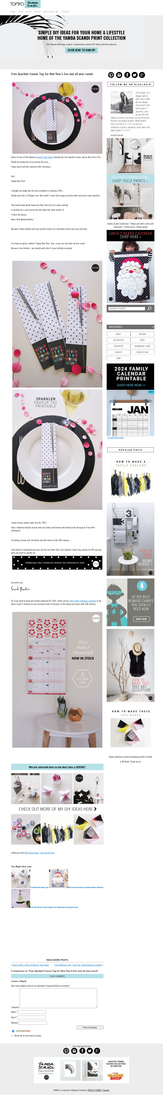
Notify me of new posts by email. (28, 1035)
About (37, 11)
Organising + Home (142, 346)
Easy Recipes (118, 340)
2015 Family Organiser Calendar (82, 600)
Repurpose (118, 346)
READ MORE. (126, 130)
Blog (29, 11)
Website (14, 1022)
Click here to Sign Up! (81, 50)
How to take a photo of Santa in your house (31, 964)
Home (13, 11)
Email (14, 1017)
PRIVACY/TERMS (94, 1090)
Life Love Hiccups (47, 852)
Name (14, 1011)
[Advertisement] (57, 933)
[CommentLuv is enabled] (23, 1031)
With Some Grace (31, 852)
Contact (66, 11)
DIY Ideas (142, 334)
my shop (128, 123)
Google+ (106, 1090)
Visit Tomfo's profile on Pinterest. (115, 437)
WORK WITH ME (51, 11)
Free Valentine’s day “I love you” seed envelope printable (78, 964)
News (142, 340)
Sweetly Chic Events (44, 157)
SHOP (21, 11)
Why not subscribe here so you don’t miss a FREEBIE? (57, 766)
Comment (15, 1007)
